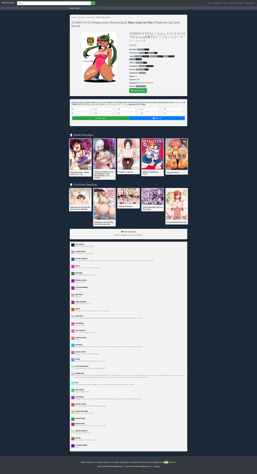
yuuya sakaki (80, 330)
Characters (217, 3)
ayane (77, 359)
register (124, 235)
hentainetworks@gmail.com (112, 466)
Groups (241, 3)
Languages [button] (249, 3)
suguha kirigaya (81, 431)
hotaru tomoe (80, 404)
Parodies (233, 3)
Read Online (139, 90)
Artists (225, 3)
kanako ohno (80, 418)
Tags (210, 3)
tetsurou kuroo (81, 445)
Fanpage (156, 466)
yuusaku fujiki (80, 337)
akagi (77, 266)
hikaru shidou (80, 251)
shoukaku (79, 294)
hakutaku (79, 316)
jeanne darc (79, 373)
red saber (78, 273)
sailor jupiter (80, 352)
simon (77, 309)
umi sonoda (79, 323)
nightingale (79, 244)
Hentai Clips (74, 8)
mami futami (79, 423)
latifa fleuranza (81, 287)
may (76, 382)
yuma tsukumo (80, 301)
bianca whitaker (81, 411)
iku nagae (79, 345)
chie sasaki (79, 389)
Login (116, 235)
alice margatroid (81, 366)
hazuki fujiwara (81, 258)
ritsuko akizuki (81, 280)
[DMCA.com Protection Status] (170, 462)
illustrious (79, 397)
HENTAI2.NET (8, 3)
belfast (78, 438)
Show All (158, 118)
